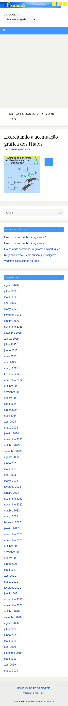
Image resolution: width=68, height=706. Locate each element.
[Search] (60, 213)
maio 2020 (10, 640)
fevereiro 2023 (12, 486)
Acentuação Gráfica (18, 149)
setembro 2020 (13, 617)
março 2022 (11, 516)
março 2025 (11, 368)
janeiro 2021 (11, 593)
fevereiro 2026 (12, 314)
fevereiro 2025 (12, 374)
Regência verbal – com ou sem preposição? (30, 254)
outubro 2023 (12, 445)
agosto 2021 (11, 557)
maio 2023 (10, 469)
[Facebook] (65, 4)
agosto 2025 (11, 338)
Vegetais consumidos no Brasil (22, 260)
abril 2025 (10, 362)
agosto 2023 (11, 457)
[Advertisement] (34, 70)
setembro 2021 (13, 551)
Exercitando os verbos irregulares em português (32, 248)
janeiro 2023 (11, 492)
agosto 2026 (11, 285)
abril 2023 (10, 474)
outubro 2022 (12, 510)
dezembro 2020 (13, 599)
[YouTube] (54, 4)
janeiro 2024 (11, 433)
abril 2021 (10, 575)
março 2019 (11, 670)
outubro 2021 (12, 545)
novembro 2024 (13, 380)
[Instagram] (59, 4)
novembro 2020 (13, 605)
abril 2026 (10, 302)
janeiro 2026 (11, 320)
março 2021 (11, 581)
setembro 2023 (13, 451)
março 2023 (11, 480)
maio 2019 (10, 658)
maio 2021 (10, 569)
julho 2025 (10, 344)
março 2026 (11, 308)
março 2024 (11, 427)
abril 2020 (10, 646)
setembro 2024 (13, 391)
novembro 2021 (13, 540)
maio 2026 (10, 296)
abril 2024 (10, 421)
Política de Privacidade (33, 688)
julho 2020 (10, 629)
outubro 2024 (12, 385)
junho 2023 (10, 463)
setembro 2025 (13, 332)
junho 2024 (10, 409)
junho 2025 (10, 350)
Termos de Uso (33, 693)
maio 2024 (10, 415)
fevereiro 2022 (12, 522)
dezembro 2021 (13, 534)
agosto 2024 (11, 397)
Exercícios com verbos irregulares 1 (25, 243)
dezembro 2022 (13, 498)
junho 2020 (10, 634)
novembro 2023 (13, 439)
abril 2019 (10, 664)
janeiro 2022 (11, 528)
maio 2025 (10, 356)
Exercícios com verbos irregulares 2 (25, 237)
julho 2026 (10, 291)
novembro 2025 (13, 326)
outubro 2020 (12, 611)
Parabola (33, 701)
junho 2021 (10, 563)
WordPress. (47, 701)
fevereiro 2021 (12, 587)
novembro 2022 (13, 504)
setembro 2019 (13, 652)
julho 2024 (10, 403)
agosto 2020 (11, 623)
